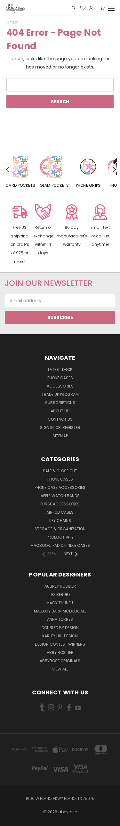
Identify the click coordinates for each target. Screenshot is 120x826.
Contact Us (60, 419)
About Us (60, 411)
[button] (20, 235)
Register (71, 427)
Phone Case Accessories (60, 487)
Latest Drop (60, 369)
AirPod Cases (60, 512)
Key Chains (60, 520)
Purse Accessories (60, 504)
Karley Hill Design (60, 636)
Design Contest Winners (60, 644)
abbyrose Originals (60, 660)
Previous (8, 169)
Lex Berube (60, 594)
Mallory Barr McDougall (60, 611)
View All (60, 669)
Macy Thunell (60, 602)
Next (112, 169)
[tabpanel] (20, 169)
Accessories (60, 386)
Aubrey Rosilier (60, 586)
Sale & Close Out (60, 471)
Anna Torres (60, 619)
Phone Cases (60, 377)
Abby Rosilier (60, 652)
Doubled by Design (60, 627)
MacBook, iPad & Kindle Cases (60, 545)
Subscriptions (60, 402)
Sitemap (60, 435)
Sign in (47, 427)
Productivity (60, 537)
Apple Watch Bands (60, 495)
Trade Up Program (60, 394)
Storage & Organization (60, 529)
